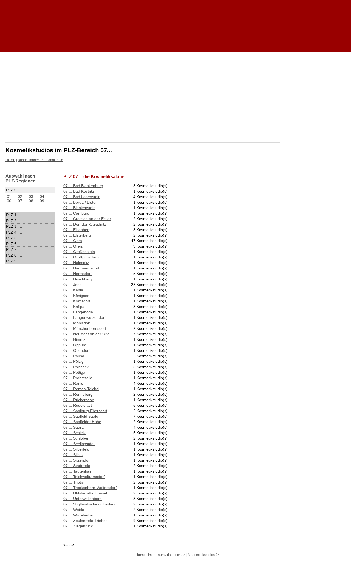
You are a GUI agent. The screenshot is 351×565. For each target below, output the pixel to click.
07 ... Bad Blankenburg (83, 186)
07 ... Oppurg (74, 345)
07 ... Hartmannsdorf (81, 268)
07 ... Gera (72, 240)
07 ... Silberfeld (76, 449)
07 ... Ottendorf (76, 350)
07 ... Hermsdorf (77, 273)
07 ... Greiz (73, 246)
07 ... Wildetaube (78, 515)
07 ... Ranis (73, 383)
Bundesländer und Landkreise (40, 160)
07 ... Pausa (73, 356)
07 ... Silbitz (73, 454)
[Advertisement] (105, 46)
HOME (10, 160)
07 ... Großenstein (79, 251)
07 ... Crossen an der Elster (87, 219)
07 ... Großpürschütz (81, 257)
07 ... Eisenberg (77, 229)
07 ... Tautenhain (77, 471)
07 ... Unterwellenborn (82, 498)
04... (43, 196)
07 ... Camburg (76, 213)
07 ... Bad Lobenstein (81, 197)
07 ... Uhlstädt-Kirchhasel (85, 493)
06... (11, 201)
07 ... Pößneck (76, 367)
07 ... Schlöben (76, 438)
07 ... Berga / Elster (80, 202)
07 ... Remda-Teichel (81, 389)
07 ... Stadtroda (76, 465)
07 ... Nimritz (74, 339)
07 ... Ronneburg (78, 394)
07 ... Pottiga (74, 372)
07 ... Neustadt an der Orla (86, 334)
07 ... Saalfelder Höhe (82, 422)
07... (22, 201)
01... (11, 196)
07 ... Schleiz (74, 433)
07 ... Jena (72, 284)
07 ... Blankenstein (79, 208)
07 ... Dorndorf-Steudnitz (84, 224)
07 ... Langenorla (78, 312)
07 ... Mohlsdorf (76, 323)
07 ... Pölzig (73, 361)
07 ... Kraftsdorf (76, 301)
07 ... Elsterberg (77, 235)
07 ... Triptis (73, 482)
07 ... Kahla (73, 290)
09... (43, 201)
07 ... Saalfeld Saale (80, 416)
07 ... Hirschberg (77, 279)
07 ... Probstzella (77, 378)
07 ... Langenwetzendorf (84, 317)
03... (32, 196)
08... (32, 201)
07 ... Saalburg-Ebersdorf (85, 411)
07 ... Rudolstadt (77, 405)
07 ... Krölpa (73, 306)
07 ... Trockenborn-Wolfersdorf (90, 487)
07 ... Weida (73, 509)
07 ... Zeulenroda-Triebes (85, 520)
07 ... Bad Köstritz (78, 191)
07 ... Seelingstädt (79, 444)
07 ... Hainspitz (76, 262)
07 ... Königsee (76, 295)
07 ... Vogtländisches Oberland (90, 504)
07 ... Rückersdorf (78, 400)
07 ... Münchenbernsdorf (84, 328)
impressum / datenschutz (166, 555)
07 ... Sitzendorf (77, 460)
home (141, 555)
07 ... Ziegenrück (78, 526)
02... (22, 196)
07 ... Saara (73, 427)
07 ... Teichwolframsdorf (84, 476)
